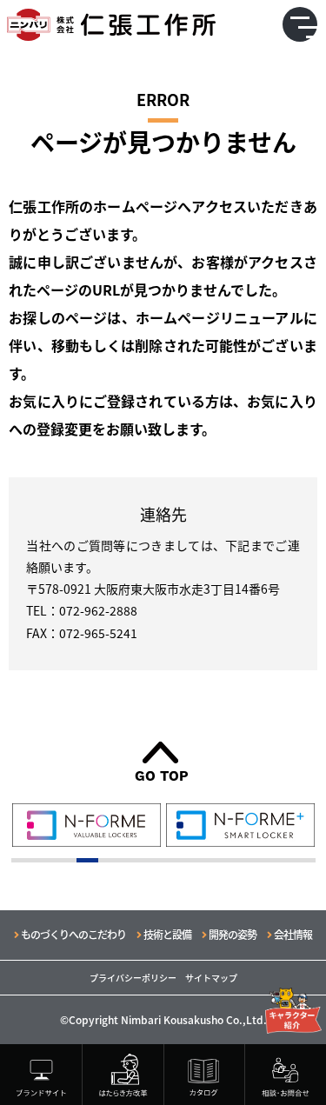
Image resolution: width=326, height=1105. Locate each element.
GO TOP (162, 776)
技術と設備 (167, 934)
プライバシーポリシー (133, 977)
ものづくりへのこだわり (73, 934)
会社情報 (293, 934)
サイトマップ (211, 977)
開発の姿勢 (232, 934)
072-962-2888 (98, 610)
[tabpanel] (86, 825)
